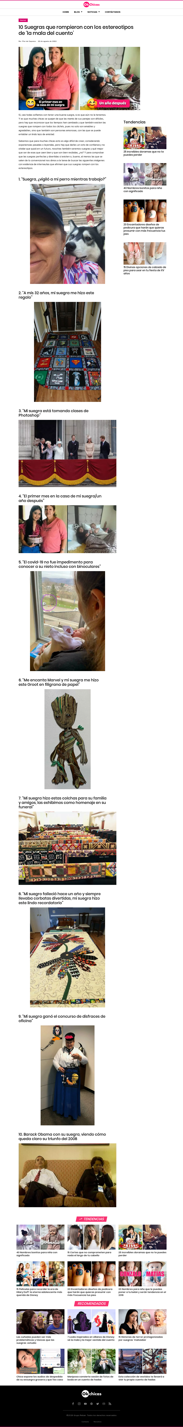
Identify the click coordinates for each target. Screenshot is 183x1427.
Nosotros (98, 1422)
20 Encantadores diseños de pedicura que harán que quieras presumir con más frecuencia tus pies (144, 229)
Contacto (85, 1422)
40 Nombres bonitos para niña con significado (143, 189)
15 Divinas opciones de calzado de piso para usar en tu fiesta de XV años (145, 270)
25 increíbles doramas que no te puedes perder (144, 153)
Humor (23, 20)
